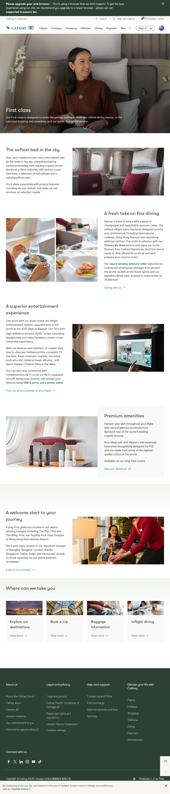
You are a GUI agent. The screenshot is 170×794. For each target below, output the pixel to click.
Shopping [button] (71, 28)
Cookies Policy (19, 789)
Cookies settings (56, 730)
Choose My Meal (114, 245)
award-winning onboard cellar (128, 263)
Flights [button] (43, 28)
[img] (163, 4)
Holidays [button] (56, 28)
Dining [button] (98, 28)
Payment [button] (111, 28)
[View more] (85, 128)
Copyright (11, 778)
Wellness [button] (86, 28)
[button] (18, 636)
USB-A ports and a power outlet (43, 382)
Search (103, 18)
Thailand (144, 778)
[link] (52, 250)
